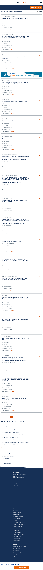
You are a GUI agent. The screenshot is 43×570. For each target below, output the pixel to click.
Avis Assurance (5, 458)
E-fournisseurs (16, 514)
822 (27, 417)
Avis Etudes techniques (7, 461)
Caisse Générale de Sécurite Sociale (9, 276)
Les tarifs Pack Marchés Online (19, 522)
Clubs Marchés (17, 550)
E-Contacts (16, 520)
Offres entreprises (17, 532)
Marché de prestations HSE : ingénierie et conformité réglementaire (15, 57)
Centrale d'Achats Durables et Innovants (10, 118)
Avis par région (17, 538)
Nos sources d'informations (19, 534)
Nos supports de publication (19, 524)
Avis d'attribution (17, 500)
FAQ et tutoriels (17, 548)
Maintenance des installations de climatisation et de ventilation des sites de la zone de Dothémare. (14, 279)
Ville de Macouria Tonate (7, 198)
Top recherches (17, 502)
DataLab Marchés (17, 512)
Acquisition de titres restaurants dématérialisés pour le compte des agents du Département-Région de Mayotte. (15, 38)
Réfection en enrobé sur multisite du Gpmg (12, 241)
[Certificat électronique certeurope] (21, 74)
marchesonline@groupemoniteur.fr (19, 474)
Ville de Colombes (6, 376)
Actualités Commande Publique (20, 546)
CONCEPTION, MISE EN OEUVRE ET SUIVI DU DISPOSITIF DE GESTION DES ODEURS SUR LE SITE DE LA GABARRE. (15, 259)
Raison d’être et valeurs (18, 485)
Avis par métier (17, 540)
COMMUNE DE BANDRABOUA (8, 16)
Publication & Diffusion (18, 516)
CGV (15, 489)
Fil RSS (15, 496)
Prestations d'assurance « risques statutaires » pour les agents (15, 102)
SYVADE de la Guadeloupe (7, 257)
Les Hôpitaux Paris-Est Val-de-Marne (10, 315)
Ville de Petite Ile (5, 99)
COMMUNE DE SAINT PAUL (7, 136)
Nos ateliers (16, 554)
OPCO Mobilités (5, 355)
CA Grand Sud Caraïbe (7, 217)
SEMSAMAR (4, 295)
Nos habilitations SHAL (18, 526)
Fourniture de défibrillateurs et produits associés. (14, 121)
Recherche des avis (17, 536)
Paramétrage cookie (18, 493)
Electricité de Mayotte (6, 54)
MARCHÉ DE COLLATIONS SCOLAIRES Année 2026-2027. (15, 18)
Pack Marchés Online (18, 508)
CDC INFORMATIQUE (6, 336)
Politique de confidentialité (19, 491)
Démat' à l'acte (17, 518)
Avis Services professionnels (8, 456)
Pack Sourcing (16, 510)
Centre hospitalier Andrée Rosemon (9, 154)
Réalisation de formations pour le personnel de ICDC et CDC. (15, 339)
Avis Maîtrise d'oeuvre (6, 463)
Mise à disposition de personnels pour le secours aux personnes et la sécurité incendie (15, 83)
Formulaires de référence (18, 552)
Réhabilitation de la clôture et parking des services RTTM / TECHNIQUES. (14, 201)
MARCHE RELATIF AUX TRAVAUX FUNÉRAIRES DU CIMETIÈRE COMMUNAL (14, 399)
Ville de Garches (5, 396)
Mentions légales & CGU (18, 487)
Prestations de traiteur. (7, 138)
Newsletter (16, 498)
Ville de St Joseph (6, 80)
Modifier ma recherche (36, 7)
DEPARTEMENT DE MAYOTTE (8, 34)
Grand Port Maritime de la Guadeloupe (10, 239)
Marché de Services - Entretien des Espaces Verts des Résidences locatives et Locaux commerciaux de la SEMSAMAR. (15, 299)
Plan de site (16, 556)
